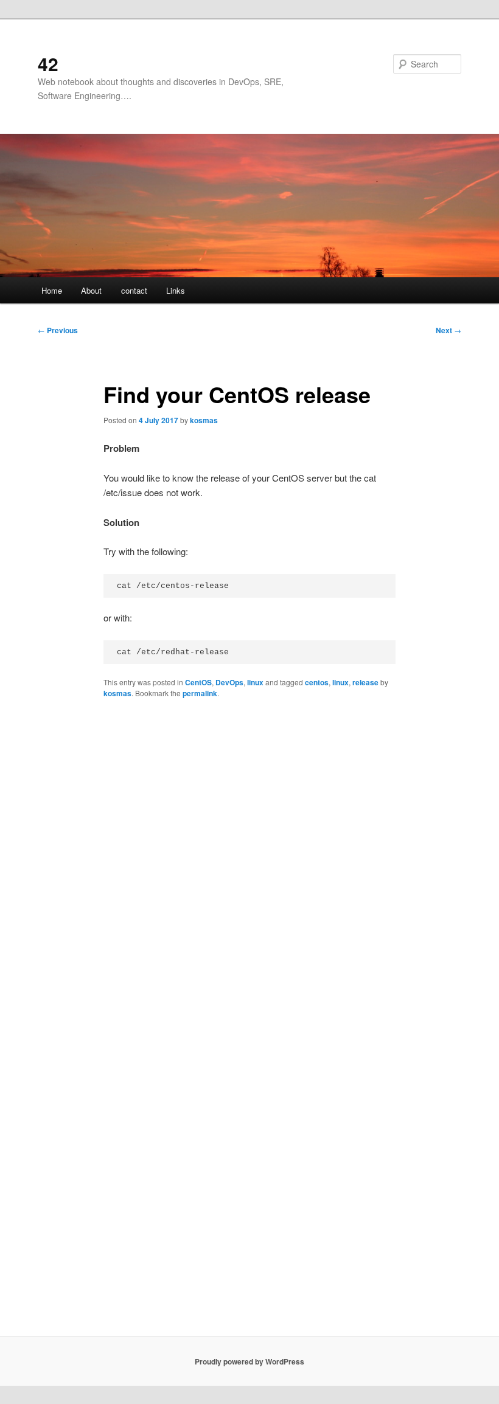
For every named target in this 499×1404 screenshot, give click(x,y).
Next (448, 330)
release (365, 682)
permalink (200, 693)
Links (175, 290)
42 (48, 63)
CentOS (198, 682)
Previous (58, 330)
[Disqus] (249, 866)
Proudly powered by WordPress (249, 1361)
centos (317, 682)
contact (134, 290)
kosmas (204, 420)
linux (255, 682)
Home (51, 290)
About (91, 290)
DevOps (229, 682)
